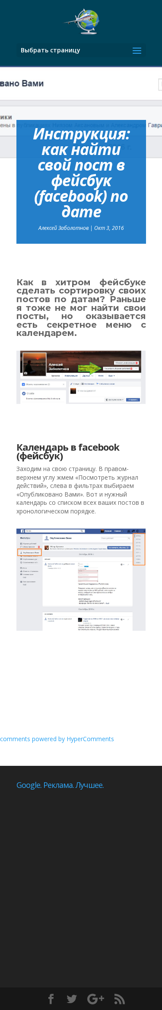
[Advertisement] (81, 874)
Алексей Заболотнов (63, 228)
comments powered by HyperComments (57, 739)
